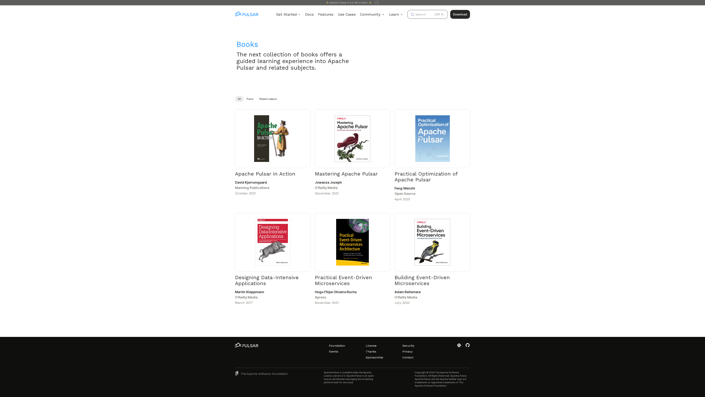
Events (333, 351)
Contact (407, 357)
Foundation (337, 345)
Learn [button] (394, 14)
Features (325, 14)
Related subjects (268, 99)
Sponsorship (374, 357)
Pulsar (250, 99)
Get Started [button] (286, 14)
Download (460, 14)
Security (408, 345)
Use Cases (347, 14)
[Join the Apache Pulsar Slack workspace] (459, 346)
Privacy (407, 351)
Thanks (371, 351)
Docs (309, 14)
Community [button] (370, 14)
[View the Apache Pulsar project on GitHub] (467, 346)
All (239, 99)
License (371, 345)
